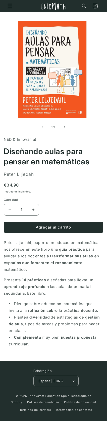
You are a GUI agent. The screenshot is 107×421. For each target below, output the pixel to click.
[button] (9, 5)
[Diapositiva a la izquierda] (42, 126)
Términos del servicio (35, 410)
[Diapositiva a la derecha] (64, 126)
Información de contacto (74, 410)
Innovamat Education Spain (49, 396)
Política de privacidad (80, 402)
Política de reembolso (43, 402)
